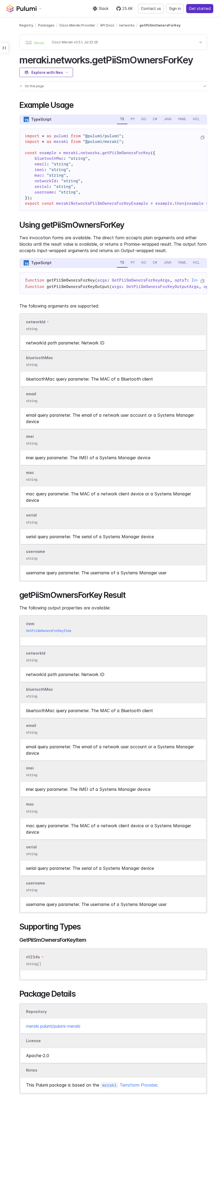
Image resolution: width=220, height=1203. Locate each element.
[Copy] (202, 137)
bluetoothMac (39, 357)
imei (30, 436)
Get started (200, 8)
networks (127, 25)
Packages (46, 25)
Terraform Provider (129, 1085)
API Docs (107, 25)
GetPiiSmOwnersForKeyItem (48, 630)
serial (31, 515)
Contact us (151, 8)
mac (30, 472)
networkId (35, 322)
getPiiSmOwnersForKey (160, 25)
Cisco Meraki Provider (77, 25)
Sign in (175, 8)
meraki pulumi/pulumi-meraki (53, 1026)
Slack (103, 8)
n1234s (33, 957)
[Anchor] (197, 59)
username (35, 551)
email (31, 394)
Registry (26, 25)
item (30, 623)
